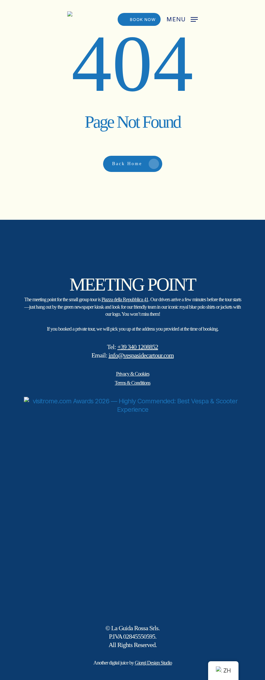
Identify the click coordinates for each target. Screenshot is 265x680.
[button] (182, 19)
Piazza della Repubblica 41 (124, 299)
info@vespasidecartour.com (141, 355)
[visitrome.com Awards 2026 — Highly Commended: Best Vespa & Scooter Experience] (132, 505)
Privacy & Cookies (132, 374)
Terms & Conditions (132, 383)
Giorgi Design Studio (153, 662)
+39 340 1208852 (137, 346)
